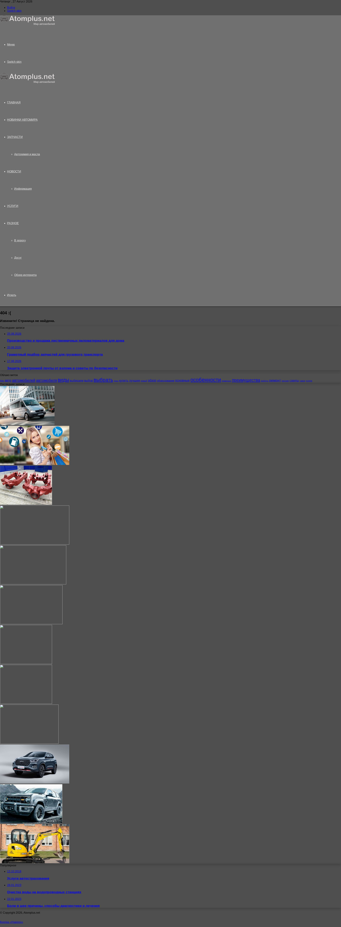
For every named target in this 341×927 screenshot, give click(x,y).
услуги (309, 381)
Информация (23, 188)
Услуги (12, 205)
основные (182, 380)
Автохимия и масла (27, 154)
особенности (205, 380)
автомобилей (23, 380)
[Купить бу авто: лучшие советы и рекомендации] (31, 623)
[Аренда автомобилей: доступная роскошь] (33, 583)
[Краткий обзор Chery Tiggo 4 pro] (34, 782)
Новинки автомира (22, 119)
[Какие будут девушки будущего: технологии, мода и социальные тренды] (26, 702)
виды (63, 380)
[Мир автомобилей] (27, 24)
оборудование (165, 380)
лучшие (134, 380)
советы (294, 380)
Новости (14, 171)
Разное (13, 223)
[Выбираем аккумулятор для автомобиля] (26, 663)
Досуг (18, 257)
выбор (88, 380)
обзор (152, 380)
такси (302, 381)
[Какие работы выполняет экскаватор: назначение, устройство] (34, 862)
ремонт (275, 380)
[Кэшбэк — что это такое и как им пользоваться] (34, 463)
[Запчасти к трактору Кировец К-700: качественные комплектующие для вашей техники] (26, 503)
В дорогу (20, 240)
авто (8, 380)
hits (2, 380)
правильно (226, 381)
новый (144, 381)
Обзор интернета (25, 274)
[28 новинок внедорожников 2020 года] (31, 822)
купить (123, 380)
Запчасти (15, 136)
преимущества (246, 380)
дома (116, 381)
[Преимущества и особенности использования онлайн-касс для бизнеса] (34, 543)
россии (285, 381)
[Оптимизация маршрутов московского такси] (27, 424)
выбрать (103, 380)
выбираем (76, 380)
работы (265, 381)
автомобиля (46, 380)
